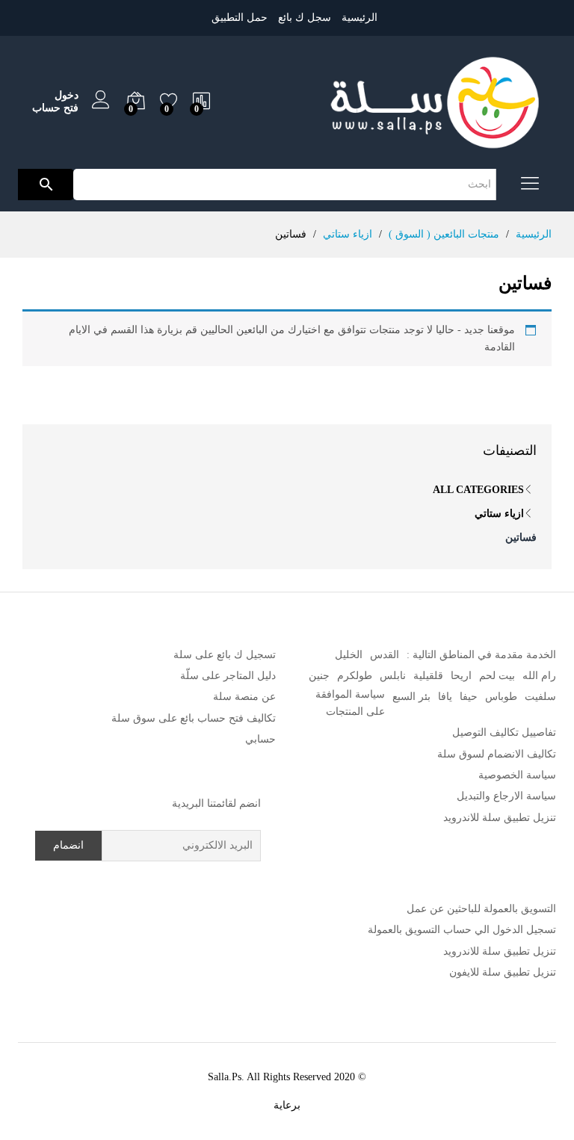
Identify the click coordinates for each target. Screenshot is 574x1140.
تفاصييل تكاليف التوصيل (504, 732)
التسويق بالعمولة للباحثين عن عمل (481, 908)
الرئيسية (359, 17)
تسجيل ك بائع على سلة (224, 654)
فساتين (521, 537)
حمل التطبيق (240, 17)
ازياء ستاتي (499, 513)
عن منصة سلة (244, 696)
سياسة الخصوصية (517, 775)
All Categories (478, 489)
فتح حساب (55, 108)
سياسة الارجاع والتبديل (506, 796)
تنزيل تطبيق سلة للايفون (502, 972)
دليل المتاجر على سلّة (228, 675)
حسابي (260, 739)
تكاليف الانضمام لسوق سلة (496, 754)
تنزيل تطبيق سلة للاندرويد (499, 817)
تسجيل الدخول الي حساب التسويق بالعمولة (462, 929)
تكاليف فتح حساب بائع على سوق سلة (193, 718)
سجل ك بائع (304, 17)
